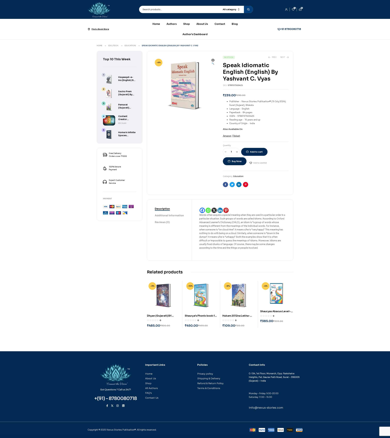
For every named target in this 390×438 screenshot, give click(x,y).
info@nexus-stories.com (266, 407)
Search (248, 9)
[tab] (169, 209)
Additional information (169, 215)
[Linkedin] (220, 210)
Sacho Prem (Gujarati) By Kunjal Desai (125, 94)
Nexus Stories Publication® (121, 429)
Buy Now (237, 161)
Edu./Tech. (113, 45)
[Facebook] (202, 210)
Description (162, 208)
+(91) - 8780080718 (115, 398)
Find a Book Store (100, 29)
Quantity (227, 145)
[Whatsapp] (208, 210)
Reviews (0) (162, 222)
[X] (214, 210)
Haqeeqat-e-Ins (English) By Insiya (126, 80)
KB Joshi (122, 123)
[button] (213, 62)
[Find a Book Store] (89, 29)
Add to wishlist (260, 163)
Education (130, 45)
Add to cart (256, 151)
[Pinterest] (226, 210)
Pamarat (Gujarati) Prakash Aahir (126, 107)
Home (99, 45)
